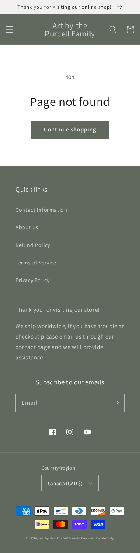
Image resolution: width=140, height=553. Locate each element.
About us (27, 227)
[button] (9, 29)
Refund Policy (33, 245)
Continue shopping (70, 129)
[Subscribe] (115, 402)
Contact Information (41, 209)
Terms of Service (36, 262)
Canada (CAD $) (65, 483)
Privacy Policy (32, 279)
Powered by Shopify (97, 538)
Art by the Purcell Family (59, 538)
